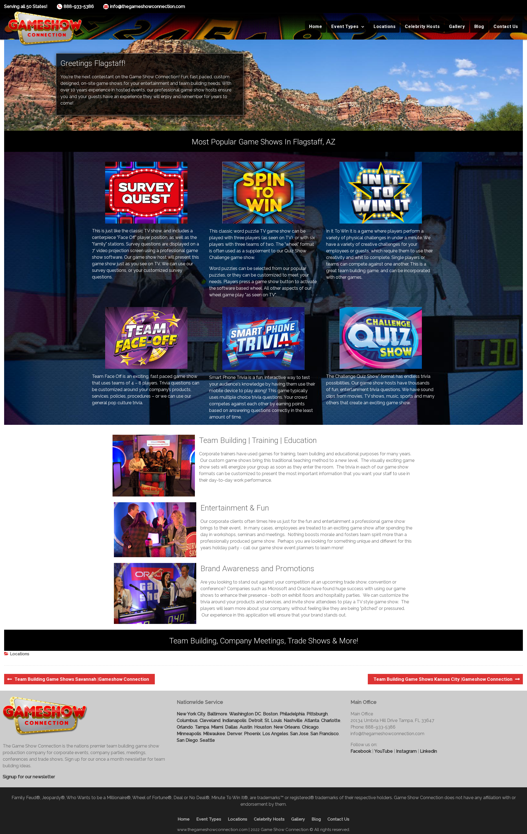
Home (315, 26)
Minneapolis (189, 733)
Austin (246, 727)
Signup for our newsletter (29, 776)
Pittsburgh (317, 713)
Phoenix (252, 733)
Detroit (255, 720)
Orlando (185, 727)
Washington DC (245, 713)
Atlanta (311, 720)
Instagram (406, 751)
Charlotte (330, 720)
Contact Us (506, 26)
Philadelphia (292, 713)
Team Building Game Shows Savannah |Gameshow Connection (82, 679)
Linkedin (428, 751)
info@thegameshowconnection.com (147, 6)
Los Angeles (275, 733)
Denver (234, 733)
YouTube (383, 751)
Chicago (310, 727)
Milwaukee (214, 733)
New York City (191, 713)
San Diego (187, 740)
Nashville (293, 720)
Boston (270, 713)
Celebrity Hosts (422, 26)
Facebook (361, 751)
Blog (479, 26)
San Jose (299, 733)
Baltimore (217, 713)
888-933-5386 (79, 6)
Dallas (231, 727)
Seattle (207, 740)
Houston (263, 727)
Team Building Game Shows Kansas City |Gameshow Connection (443, 679)
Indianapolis (234, 720)
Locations (385, 26)
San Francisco (324, 733)
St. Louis (273, 720)
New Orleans (287, 727)
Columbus (187, 720)
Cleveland (210, 720)
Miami (217, 727)
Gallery (457, 26)
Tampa (202, 727)
